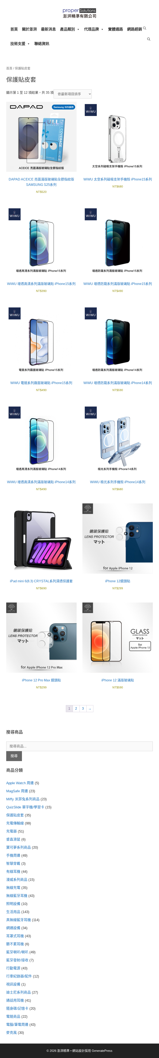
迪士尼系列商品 (18, 992)
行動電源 (13, 968)
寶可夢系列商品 (18, 847)
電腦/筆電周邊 (17, 1025)
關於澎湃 (29, 29)
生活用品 (13, 912)
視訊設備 (13, 984)
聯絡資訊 (41, 44)
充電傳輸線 (15, 823)
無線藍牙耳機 (16, 896)
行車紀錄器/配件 (19, 976)
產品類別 (67, 29)
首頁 (14, 29)
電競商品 (13, 1017)
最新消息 (48, 29)
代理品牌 (91, 29)
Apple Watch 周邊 (20, 783)
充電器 (11, 831)
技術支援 (17, 44)
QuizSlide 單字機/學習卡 (25, 807)
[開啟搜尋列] (145, 28)
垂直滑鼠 (13, 839)
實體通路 (115, 29)
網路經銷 (134, 29)
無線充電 (13, 888)
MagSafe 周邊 (17, 791)
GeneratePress (102, 1050)
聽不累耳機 (15, 944)
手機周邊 (13, 856)
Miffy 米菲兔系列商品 (23, 799)
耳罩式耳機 (15, 936)
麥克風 (11, 1033)
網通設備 (13, 928)
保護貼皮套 (15, 815)
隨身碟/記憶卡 (17, 1009)
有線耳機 (13, 872)
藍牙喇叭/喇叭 (17, 952)
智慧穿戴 (13, 864)
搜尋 (14, 756)
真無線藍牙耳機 (18, 920)
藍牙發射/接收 (17, 960)
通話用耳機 (15, 1000)
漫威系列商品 (16, 880)
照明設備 (13, 904)
